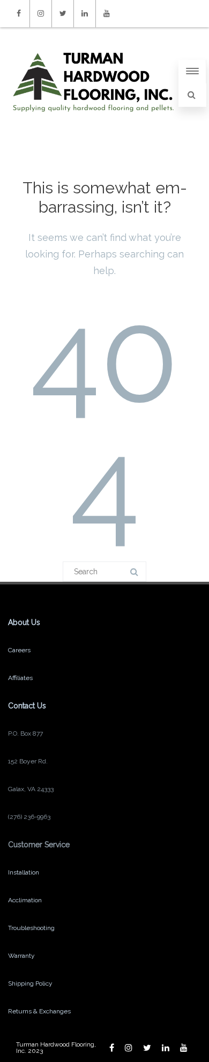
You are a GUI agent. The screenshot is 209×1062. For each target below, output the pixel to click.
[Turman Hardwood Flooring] (93, 122)
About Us (24, 622)
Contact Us (27, 705)
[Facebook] (18, 13)
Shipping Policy (30, 983)
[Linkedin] (84, 13)
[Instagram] (40, 13)
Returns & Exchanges (39, 1011)
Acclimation (25, 900)
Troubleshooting (31, 928)
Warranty (21, 955)
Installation (23, 872)
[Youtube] (106, 13)
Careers (19, 650)
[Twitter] (62, 13)
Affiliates (20, 678)
